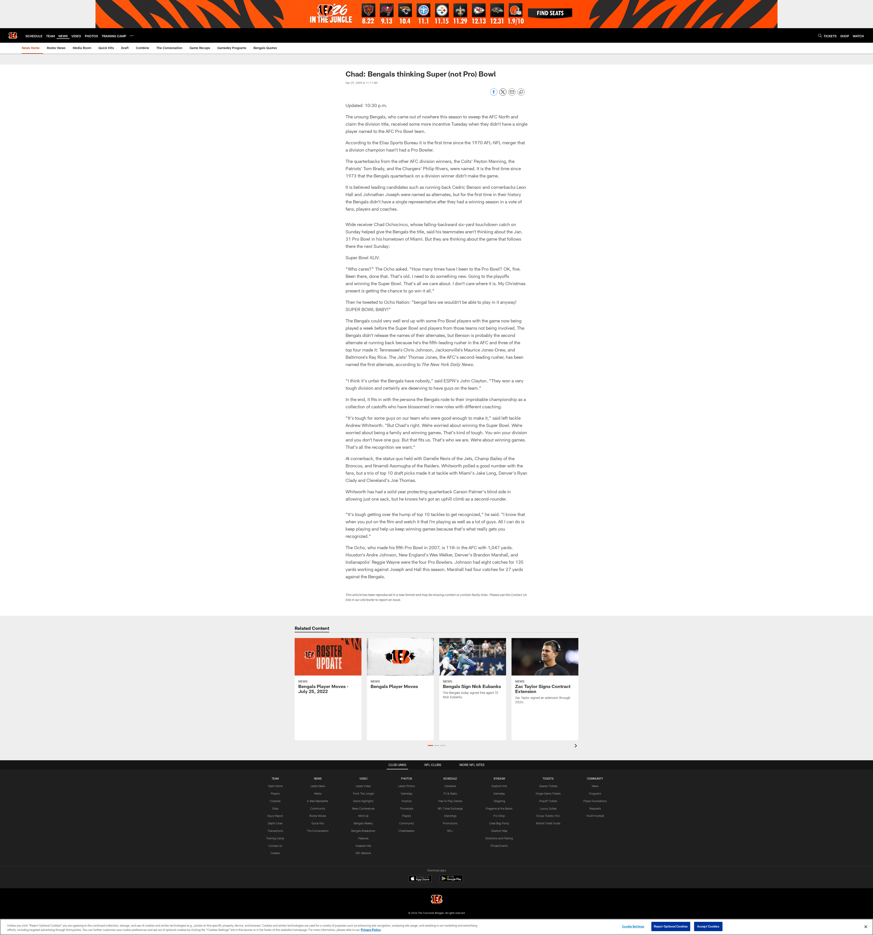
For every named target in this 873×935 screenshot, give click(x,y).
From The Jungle (363, 793)
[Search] (820, 35)
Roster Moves (317, 815)
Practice (406, 801)
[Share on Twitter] (503, 94)
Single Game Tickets (548, 793)
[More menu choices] (131, 35)
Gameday (406, 793)
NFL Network (363, 853)
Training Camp (275, 838)
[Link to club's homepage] (12, 35)
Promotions (450, 823)
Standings (450, 815)
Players (275, 793)
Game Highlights (363, 801)
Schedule (450, 786)
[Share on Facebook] (493, 94)
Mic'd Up (363, 815)
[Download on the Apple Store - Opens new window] (420, 879)
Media (317, 793)
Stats (275, 808)
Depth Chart (275, 823)
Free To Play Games (450, 801)
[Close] (866, 927)
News (595, 786)
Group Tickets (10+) (548, 815)
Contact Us (275, 845)
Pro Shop (499, 815)
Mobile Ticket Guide (548, 823)
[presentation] (576, 746)
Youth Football (595, 815)
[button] (430, 745)
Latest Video (363, 786)
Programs (595, 793)
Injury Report (275, 815)
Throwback (406, 808)
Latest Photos (406, 786)
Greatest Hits (363, 845)
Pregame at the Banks (499, 808)
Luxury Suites (548, 808)
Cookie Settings (633, 926)
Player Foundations (595, 801)
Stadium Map (499, 830)
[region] (436, 927)
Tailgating (499, 801)
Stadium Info (499, 786)
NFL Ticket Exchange (450, 808)
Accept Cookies (708, 926)
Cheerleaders (406, 830)
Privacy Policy (371, 930)
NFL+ (450, 830)
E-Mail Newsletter (317, 801)
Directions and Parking (499, 838)
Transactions (275, 830)
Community (317, 808)
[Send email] (512, 94)
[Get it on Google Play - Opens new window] (451, 880)
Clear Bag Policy (499, 823)
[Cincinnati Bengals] (436, 900)
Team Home (275, 786)
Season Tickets (548, 786)
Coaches (275, 801)
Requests (595, 808)
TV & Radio (450, 793)
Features (363, 838)
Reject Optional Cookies (671, 926)
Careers (275, 853)
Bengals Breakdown (363, 830)
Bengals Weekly (363, 823)
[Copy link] (521, 92)
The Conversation (318, 830)
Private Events (499, 845)
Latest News (318, 786)
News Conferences (363, 808)
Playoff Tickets (548, 801)
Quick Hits (317, 823)
